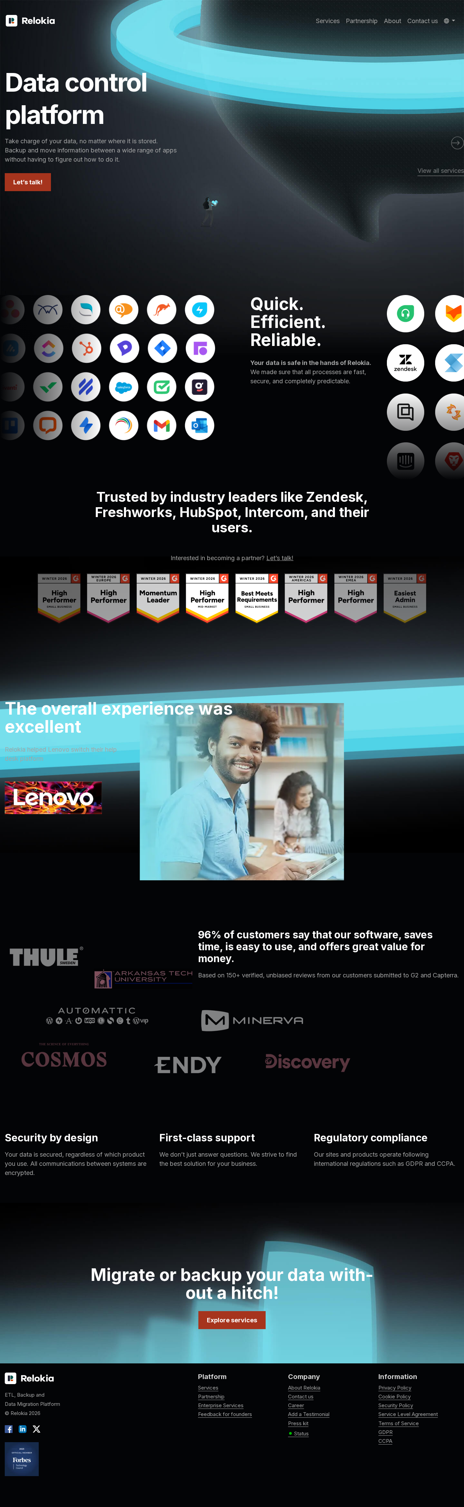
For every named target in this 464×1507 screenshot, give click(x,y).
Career (296, 1405)
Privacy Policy (394, 1387)
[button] (449, 21)
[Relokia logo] (29, 1379)
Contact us (422, 20)
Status (298, 1433)
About (392, 20)
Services (328, 20)
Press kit (298, 1423)
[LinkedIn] (23, 1428)
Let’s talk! (27, 182)
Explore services (232, 1320)
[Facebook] (10, 1428)
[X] (35, 1428)
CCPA (385, 1441)
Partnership (362, 20)
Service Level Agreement (408, 1414)
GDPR (385, 1432)
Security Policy (395, 1405)
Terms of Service (398, 1423)
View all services (440, 170)
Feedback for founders (225, 1414)
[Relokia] (30, 21)
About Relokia (304, 1387)
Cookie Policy (394, 1396)
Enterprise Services (221, 1405)
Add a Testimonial (308, 1414)
